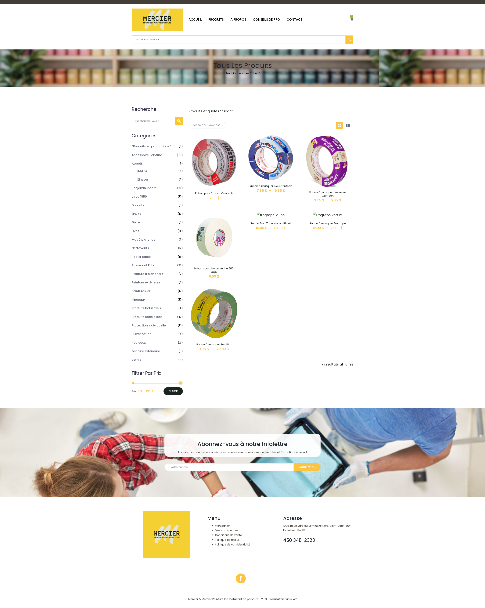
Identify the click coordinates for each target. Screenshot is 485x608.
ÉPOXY (136, 214)
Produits (216, 19)
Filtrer (173, 391)
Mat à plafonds (143, 239)
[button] (351, 19)
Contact (295, 19)
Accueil (195, 19)
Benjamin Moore (144, 188)
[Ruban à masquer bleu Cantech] (271, 138)
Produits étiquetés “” (211, 111)
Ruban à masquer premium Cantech (327, 194)
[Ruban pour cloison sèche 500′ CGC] (214, 215)
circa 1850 (139, 196)
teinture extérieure (146, 351)
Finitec (137, 222)
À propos (238, 19)
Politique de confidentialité (232, 544)
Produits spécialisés (147, 317)
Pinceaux (138, 299)
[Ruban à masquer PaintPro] (214, 291)
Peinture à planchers (147, 274)
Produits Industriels (146, 308)
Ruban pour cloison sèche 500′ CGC (214, 270)
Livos (135, 231)
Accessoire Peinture (147, 155)
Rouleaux (139, 342)
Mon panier (222, 526)
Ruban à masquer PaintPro (214, 344)
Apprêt (137, 163)
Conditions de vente (228, 535)
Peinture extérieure (146, 282)
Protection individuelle (149, 325)
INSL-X (142, 171)
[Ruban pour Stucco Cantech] (214, 138)
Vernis (136, 360)
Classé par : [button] (206, 125)
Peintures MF (141, 291)
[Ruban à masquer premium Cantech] (327, 138)
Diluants (138, 205)
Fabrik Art (291, 599)
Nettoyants (140, 248)
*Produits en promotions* (151, 146)
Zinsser (142, 179)
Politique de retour (227, 540)
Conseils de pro (266, 19)
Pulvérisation (141, 334)
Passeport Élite (143, 265)
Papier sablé (141, 257)
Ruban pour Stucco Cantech (214, 193)
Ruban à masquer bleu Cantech (271, 186)
